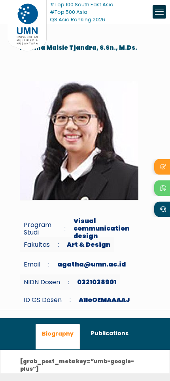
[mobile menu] (159, 12)
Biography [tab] (58, 334)
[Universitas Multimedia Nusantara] (27, 12)
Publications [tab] (109, 333)
